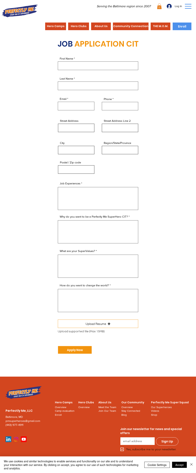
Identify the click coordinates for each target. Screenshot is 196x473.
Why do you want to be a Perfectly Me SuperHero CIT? (94, 216)
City (62, 142)
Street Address (69, 120)
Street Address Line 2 (117, 120)
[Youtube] (24, 439)
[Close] (191, 464)
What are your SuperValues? (77, 250)
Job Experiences (70, 183)
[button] (159, 6)
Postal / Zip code (70, 162)
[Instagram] (16, 439)
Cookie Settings (157, 465)
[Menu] (188, 6)
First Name (66, 58)
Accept (179, 465)
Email (63, 98)
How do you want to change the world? (84, 285)
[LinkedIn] (8, 439)
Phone (108, 99)
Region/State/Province (117, 142)
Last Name (66, 78)
